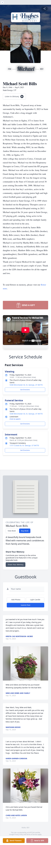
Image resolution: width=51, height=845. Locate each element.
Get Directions (25, 390)
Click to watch (15, 419)
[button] (25, 663)
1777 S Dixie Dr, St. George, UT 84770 (24, 445)
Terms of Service (31, 834)
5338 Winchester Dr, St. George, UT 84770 (26, 385)
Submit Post (25, 605)
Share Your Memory (15, 564)
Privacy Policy (18, 834)
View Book (12, 531)
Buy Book (24, 531)
